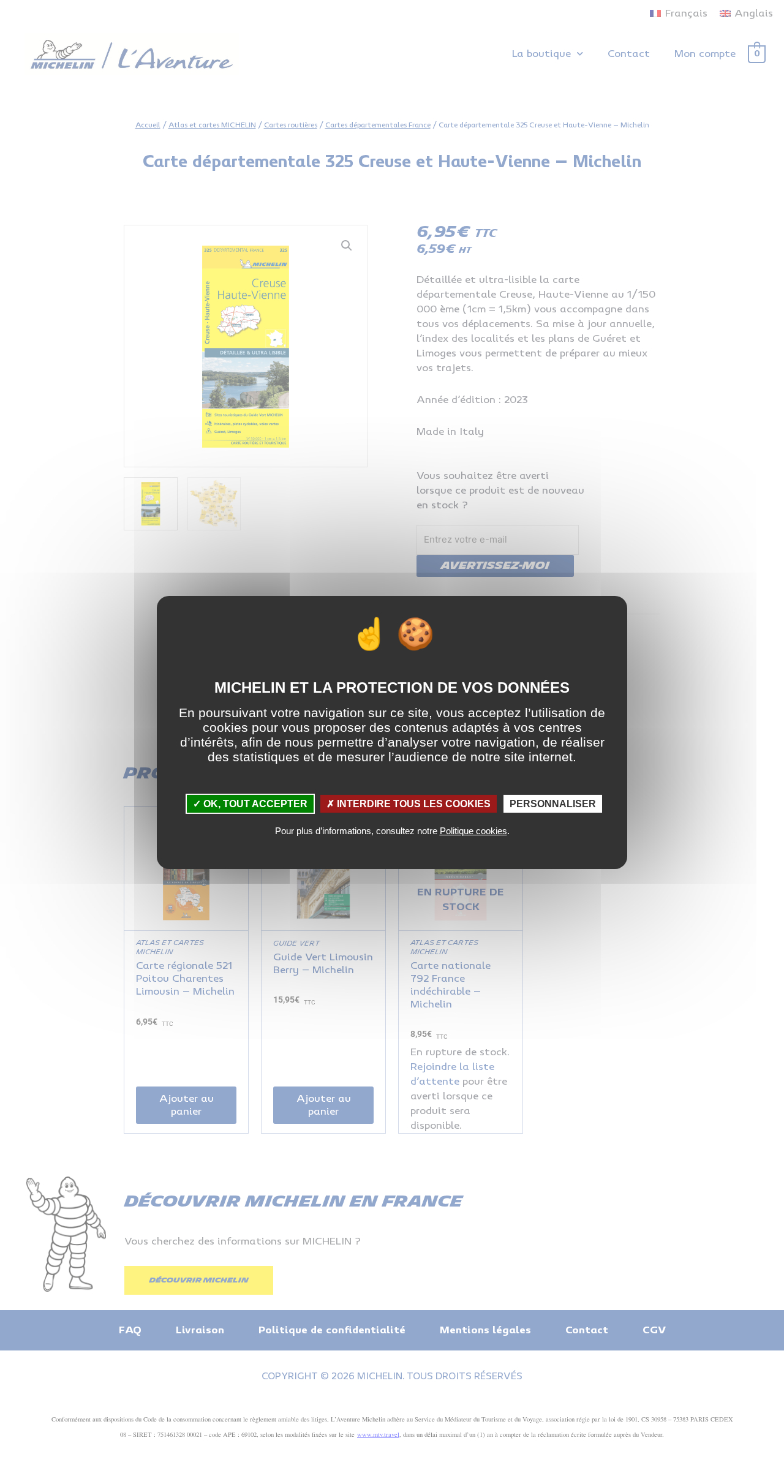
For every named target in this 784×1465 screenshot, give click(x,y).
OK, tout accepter (254, 804)
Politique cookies (473, 831)
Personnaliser (553, 804)
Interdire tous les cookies (412, 804)
